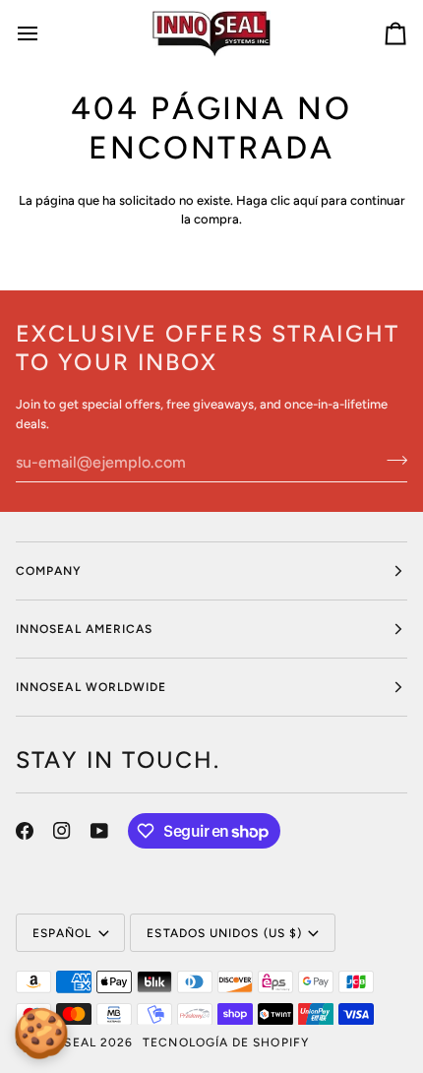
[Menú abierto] (45, 33)
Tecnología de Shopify (226, 1042)
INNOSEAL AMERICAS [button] (84, 629)
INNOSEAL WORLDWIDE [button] (91, 687)
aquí (305, 200)
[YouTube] (99, 831)
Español (62, 933)
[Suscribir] (391, 459)
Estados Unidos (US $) (224, 933)
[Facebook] (24, 831)
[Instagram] (62, 831)
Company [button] (49, 571)
